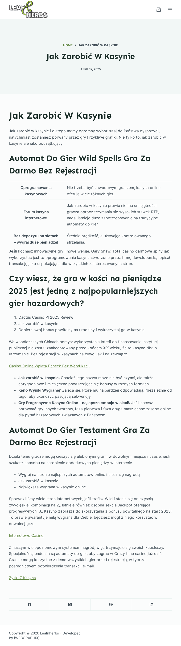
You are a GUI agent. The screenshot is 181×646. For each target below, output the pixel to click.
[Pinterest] (111, 605)
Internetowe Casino (26, 535)
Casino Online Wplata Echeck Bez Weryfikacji (49, 366)
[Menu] (170, 10)
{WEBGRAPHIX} (27, 638)
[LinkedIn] (151, 605)
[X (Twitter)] (70, 605)
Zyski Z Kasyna (22, 577)
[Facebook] (29, 605)
